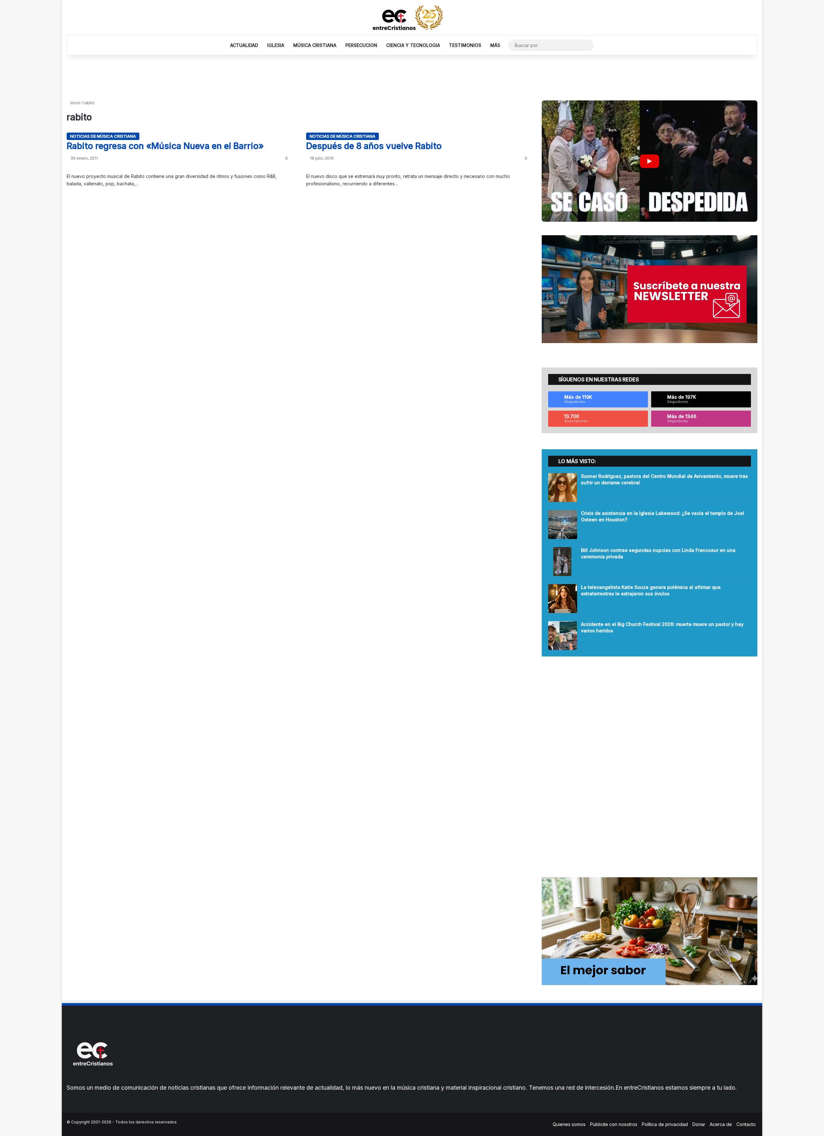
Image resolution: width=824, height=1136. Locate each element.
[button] (649, 161)
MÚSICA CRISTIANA (314, 45)
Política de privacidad (665, 1124)
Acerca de (721, 1124)
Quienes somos (569, 1124)
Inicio (75, 102)
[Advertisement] (412, 76)
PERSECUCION (361, 45)
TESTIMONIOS (465, 45)
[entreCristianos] (92, 1079)
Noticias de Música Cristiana (103, 136)
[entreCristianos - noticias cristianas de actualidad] (412, 18)
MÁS (495, 45)
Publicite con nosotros (613, 1124)
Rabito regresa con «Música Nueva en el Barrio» (165, 146)
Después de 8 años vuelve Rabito (374, 146)
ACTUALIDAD (244, 45)
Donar (698, 1124)
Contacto (746, 1124)
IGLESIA (275, 45)
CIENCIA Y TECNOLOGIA (413, 45)
